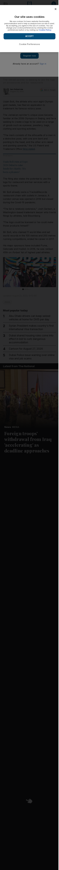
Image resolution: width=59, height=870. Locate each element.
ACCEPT (29, 36)
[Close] (55, 9)
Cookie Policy (45, 30)
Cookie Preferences (29, 44)
